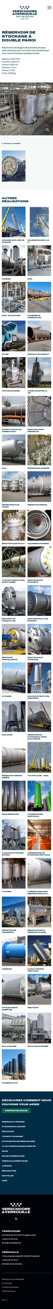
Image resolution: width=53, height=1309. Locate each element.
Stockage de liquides (13, 1126)
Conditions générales (10, 1287)
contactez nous (16, 1111)
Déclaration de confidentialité (13, 1279)
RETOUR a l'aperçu (12, 143)
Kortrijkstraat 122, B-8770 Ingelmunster (19, 1235)
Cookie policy (7, 1283)
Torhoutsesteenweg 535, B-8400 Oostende (20, 1256)
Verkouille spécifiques (15, 1161)
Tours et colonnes (12, 1136)
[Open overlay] (49, 7)
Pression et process (13, 1122)
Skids (5, 1151)
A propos (7, 1166)
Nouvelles (8, 1176)
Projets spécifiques (13, 1156)
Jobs (4, 1181)
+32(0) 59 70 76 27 (10, 1260)
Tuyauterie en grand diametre (19, 1146)
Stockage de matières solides (18, 1141)
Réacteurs (8, 1131)
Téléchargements (8, 1291)
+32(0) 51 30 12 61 (10, 1239)
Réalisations (9, 1171)
